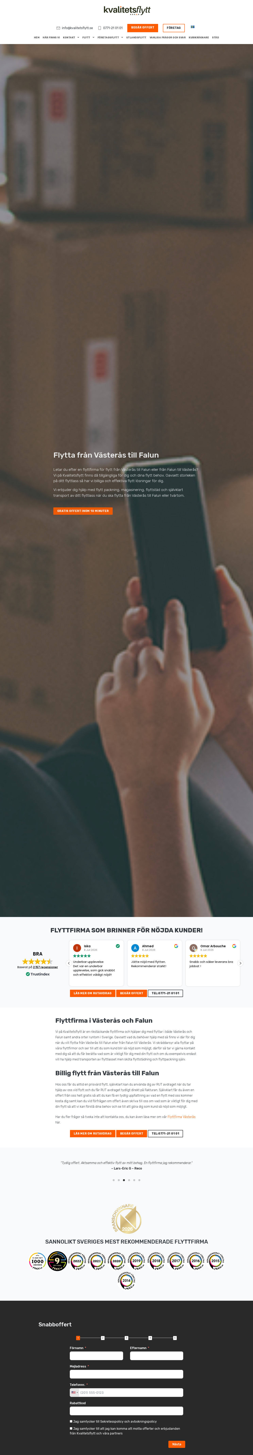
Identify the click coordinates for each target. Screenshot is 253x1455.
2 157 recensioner (45, 967)
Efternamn (138, 1348)
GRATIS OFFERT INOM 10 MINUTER (83, 511)
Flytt (86, 37)
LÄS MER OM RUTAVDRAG (92, 993)
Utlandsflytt (136, 37)
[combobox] (74, 1392)
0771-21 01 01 (113, 28)
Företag (174, 28)
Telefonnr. (77, 1385)
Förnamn (76, 1348)
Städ (215, 37)
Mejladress (78, 1366)
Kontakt (69, 37)
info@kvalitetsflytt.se (77, 28)
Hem (37, 37)
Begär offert (142, 27)
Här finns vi (51, 37)
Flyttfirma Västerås (181, 1117)
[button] (240, 963)
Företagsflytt (108, 37)
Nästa (176, 1444)
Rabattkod (78, 1403)
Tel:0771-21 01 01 (165, 993)
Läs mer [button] (195, 980)
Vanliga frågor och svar (168, 37)
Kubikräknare (199, 37)
